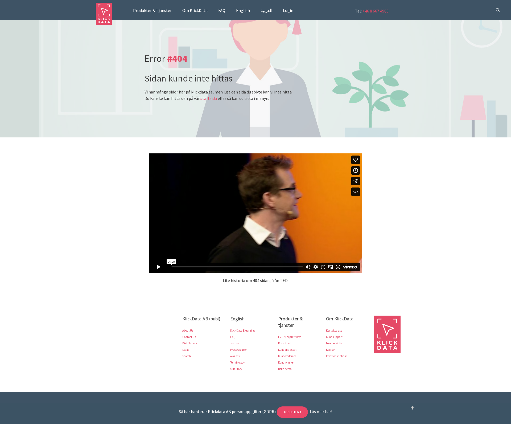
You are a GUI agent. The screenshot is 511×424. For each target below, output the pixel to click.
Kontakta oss (334, 330)
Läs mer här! (321, 411)
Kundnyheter (286, 362)
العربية (266, 10)
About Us (187, 330)
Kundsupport (334, 337)
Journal (235, 343)
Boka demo (284, 369)
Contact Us (189, 337)
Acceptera (292, 412)
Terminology (237, 362)
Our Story (236, 369)
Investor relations (336, 356)
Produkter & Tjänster (152, 10)
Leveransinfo (333, 343)
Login (288, 10)
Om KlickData (195, 10)
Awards (235, 356)
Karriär (330, 350)
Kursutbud (284, 343)
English (243, 10)
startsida (208, 98)
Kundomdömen (287, 356)
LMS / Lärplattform (289, 337)
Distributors (189, 343)
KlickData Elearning (242, 330)
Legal (185, 350)
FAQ (221, 10)
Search (186, 356)
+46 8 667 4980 (375, 11)
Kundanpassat (287, 350)
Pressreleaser (238, 350)
